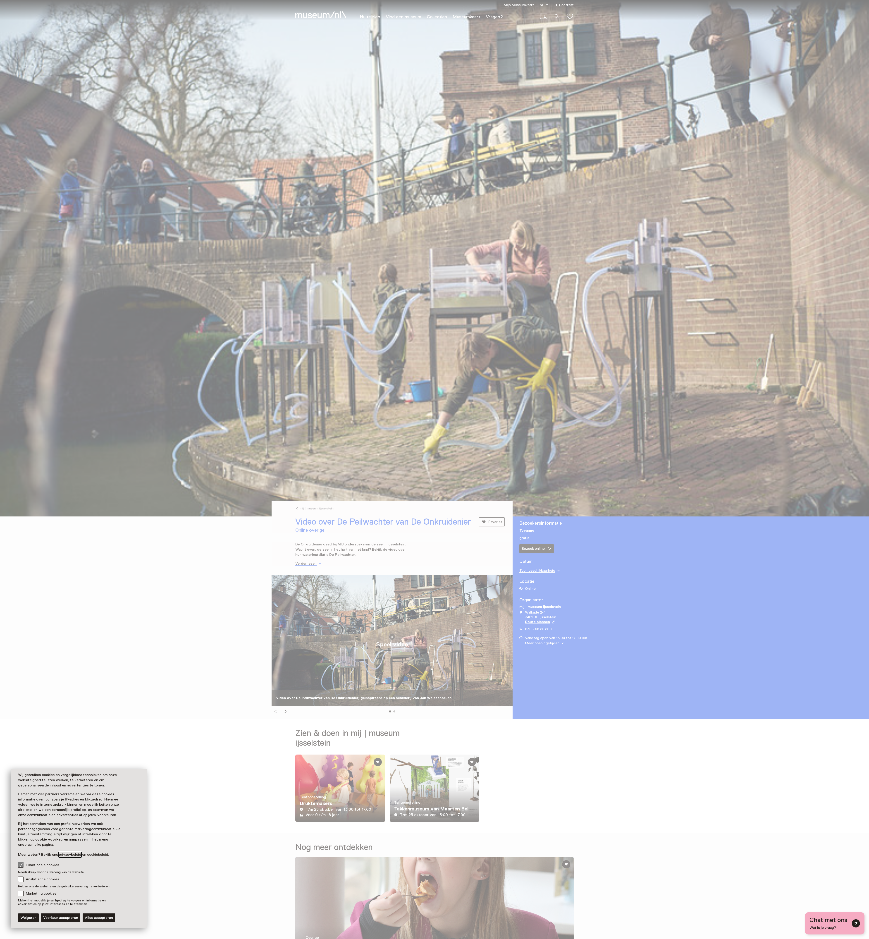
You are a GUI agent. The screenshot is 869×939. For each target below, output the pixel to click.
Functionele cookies (42, 865)
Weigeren (28, 918)
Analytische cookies (42, 879)
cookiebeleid (97, 855)
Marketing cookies (41, 893)
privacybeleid (70, 855)
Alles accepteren (99, 918)
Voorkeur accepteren (60, 918)
